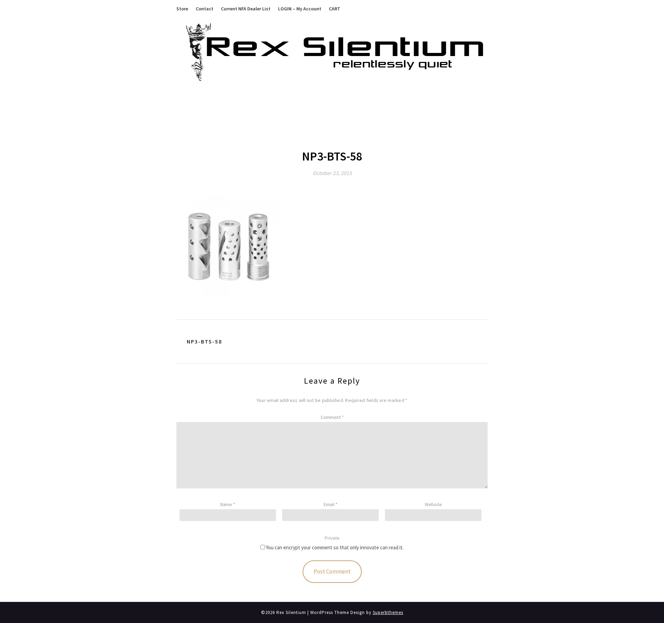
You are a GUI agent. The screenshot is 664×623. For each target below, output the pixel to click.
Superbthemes (388, 612)
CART (334, 9)
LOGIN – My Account (299, 9)
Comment (332, 417)
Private (332, 538)
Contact (204, 9)
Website (433, 504)
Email (331, 504)
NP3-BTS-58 (204, 341)
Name (227, 504)
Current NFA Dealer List (245, 9)
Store (182, 9)
